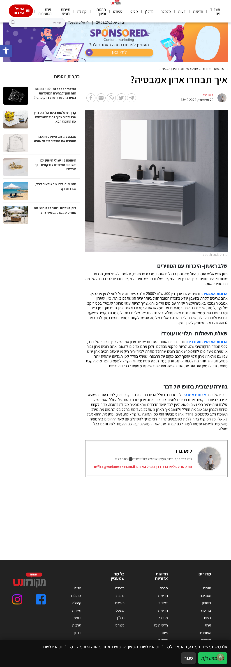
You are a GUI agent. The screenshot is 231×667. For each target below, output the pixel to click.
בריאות (206, 610)
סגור (188, 658)
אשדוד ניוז (215, 11)
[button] (6, 51)
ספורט (117, 11)
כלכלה (166, 11)
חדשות (198, 11)
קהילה (82, 11)
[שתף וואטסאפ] (111, 97)
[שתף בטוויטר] (121, 97)
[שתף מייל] (101, 97)
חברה (164, 588)
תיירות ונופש (65, 11)
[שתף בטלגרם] (131, 97)
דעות (182, 11)
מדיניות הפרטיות (58, 646)
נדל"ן (149, 11)
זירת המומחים (44, 11)
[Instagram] (17, 599)
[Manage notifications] (220, 657)
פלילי (134, 11)
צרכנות (76, 595)
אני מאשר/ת (212, 658)
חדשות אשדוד (219, 69)
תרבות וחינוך (101, 11)
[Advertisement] (115, 513)
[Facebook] (41, 599)
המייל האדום (19, 10)
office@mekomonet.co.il (114, 466)
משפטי (120, 610)
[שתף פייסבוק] (90, 97)
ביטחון (206, 602)
